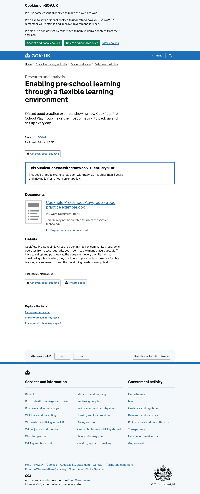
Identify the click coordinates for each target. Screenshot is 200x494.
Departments (136, 394)
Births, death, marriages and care (46, 401)
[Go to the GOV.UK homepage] (37, 56)
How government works (143, 436)
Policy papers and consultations (148, 422)
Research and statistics (143, 415)
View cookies (110, 42)
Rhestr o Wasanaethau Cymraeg (45, 469)
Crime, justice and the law (41, 429)
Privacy (39, 464)
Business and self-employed (43, 408)
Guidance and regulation (143, 408)
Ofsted (42, 137)
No (84, 356)
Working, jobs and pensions (94, 443)
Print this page (77, 282)
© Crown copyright (163, 484)
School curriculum (81, 64)
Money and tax (86, 422)
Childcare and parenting (40, 415)
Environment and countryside (95, 408)
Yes (65, 356)
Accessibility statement (75, 464)
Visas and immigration (90, 436)
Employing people (88, 401)
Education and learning (91, 394)
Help (28, 464)
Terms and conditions (119, 464)
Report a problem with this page (151, 356)
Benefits (30, 394)
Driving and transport (38, 443)
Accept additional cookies (43, 43)
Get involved (136, 443)
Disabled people (35, 436)
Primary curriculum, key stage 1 (42, 317)
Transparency (137, 429)
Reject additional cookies (82, 43)
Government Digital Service (86, 469)
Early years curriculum (106, 64)
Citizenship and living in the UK (44, 422)
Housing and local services (93, 415)
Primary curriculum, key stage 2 (43, 323)
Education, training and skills (51, 64)
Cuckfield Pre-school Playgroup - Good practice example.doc (80, 205)
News (132, 401)
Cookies (52, 464)
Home (28, 64)
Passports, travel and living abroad (99, 429)
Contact (98, 464)
